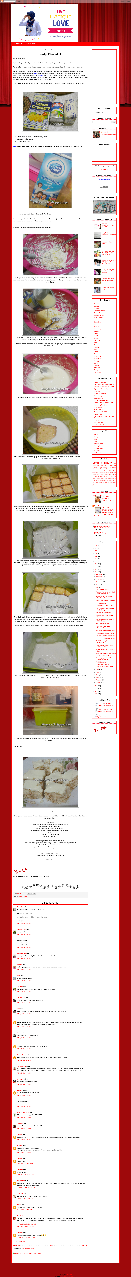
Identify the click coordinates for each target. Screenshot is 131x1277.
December (99, 574)
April (97, 675)
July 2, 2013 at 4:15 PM (24, 980)
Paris (95, 349)
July (97, 587)
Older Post (84, 1245)
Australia (96, 304)
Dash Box (97, 391)
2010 (96, 691)
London (96, 338)
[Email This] (28, 894)
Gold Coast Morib (99, 398)
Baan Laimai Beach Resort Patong (104, 384)
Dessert (20, 896)
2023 (96, 545)
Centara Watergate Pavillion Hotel (104, 386)
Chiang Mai (97, 313)
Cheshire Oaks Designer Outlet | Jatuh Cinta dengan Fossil (109, 261)
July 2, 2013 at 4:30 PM (24, 1014)
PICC (94, 480)
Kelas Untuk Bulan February (102, 534)
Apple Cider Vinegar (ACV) (104, 471)
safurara (19, 964)
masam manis (98, 532)
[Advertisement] (104, 77)
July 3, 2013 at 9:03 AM (24, 1084)
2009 (96, 694)
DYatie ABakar (21, 1055)
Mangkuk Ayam (112, 478)
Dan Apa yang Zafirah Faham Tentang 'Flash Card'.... (104, 658)
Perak (96, 351)
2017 (96, 561)
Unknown (20, 1020)
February (99, 680)
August (98, 584)
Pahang (96, 347)
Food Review (106, 463)
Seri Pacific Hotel (99, 420)
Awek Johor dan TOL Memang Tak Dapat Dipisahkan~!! (108, 252)
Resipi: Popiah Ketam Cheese (104, 605)
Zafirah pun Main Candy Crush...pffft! (103, 627)
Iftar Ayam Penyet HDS (103, 623)
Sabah (96, 363)
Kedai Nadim (103, 476)
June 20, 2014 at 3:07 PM (24, 1210)
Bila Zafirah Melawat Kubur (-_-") (105, 630)
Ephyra (96, 463)
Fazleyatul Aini (21, 1066)
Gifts (95, 439)
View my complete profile (108, 134)
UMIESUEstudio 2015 (69, 1276)
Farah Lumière (98, 506)
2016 (96, 564)
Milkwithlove (96, 469)
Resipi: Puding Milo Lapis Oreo (105, 633)
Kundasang (97, 329)
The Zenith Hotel (99, 422)
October (98, 579)
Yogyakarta (97, 372)
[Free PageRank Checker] (104, 188)
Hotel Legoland (98, 407)
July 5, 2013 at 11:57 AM (24, 1152)
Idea (95, 441)
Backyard (97, 437)
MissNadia (20, 1193)
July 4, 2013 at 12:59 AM (24, 1128)
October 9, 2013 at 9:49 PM (25, 1163)
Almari (96, 434)
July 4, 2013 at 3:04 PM (24, 1139)
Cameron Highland (99, 310)
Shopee (109, 480)
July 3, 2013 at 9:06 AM (24, 1095)
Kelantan (96, 326)
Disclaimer (30, 44)
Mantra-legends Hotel (100, 412)
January (98, 682)
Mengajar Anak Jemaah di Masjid (105, 635)
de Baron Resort (99, 425)
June (97, 669)
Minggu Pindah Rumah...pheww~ (105, 600)
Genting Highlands (99, 315)
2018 (96, 559)
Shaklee (104, 480)
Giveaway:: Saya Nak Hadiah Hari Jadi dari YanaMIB (108, 225)
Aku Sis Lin (98, 495)
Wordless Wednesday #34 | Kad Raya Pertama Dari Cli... (105, 592)
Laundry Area (98, 446)
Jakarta (96, 320)
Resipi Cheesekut (101, 662)
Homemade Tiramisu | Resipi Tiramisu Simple (104, 645)
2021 (96, 551)
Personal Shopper (99, 448)
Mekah (96, 342)
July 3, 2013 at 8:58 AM (24, 1073)
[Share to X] (31, 894)
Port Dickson (98, 356)
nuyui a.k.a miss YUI (23, 1112)
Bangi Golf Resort (105, 465)
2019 (96, 556)
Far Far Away (98, 396)
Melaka (96, 345)
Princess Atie (21, 997)
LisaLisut (20, 986)
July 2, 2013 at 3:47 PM (24, 934)
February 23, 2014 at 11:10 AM (26, 1187)
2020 (96, 553)
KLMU (97, 476)
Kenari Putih (21, 1180)
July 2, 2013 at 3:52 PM (24, 947)
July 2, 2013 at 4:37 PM (24, 1027)
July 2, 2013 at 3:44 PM (24, 923)
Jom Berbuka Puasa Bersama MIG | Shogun (105, 620)
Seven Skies (99, 480)
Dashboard (17, 44)
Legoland (96, 333)
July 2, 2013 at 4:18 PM (24, 1003)
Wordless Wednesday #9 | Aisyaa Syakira (108, 279)
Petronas (102, 469)
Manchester (97, 340)
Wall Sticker (97, 452)
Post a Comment (20, 1241)
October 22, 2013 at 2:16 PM (25, 1174)
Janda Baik (97, 322)
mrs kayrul (20, 1079)
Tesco (114, 482)
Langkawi (97, 331)
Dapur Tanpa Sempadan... (102, 526)
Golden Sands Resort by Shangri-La (104, 402)
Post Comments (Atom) (28, 1248)
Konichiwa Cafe (112, 476)
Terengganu (97, 370)
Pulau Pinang (98, 358)
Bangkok (96, 308)
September (99, 582)
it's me (19, 1204)
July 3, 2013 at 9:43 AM (24, 1106)
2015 (96, 566)
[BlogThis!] (30, 894)
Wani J (19, 975)
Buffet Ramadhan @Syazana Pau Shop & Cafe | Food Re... (106, 654)
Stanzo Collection (102, 482)
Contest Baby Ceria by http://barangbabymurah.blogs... (106, 665)
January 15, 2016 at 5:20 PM (25, 1226)
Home (50, 1245)
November (99, 576)
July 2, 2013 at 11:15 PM (24, 1060)
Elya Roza (20, 1123)
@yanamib (104, 169)
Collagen (95, 467)
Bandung (96, 306)
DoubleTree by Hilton (100, 393)
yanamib (105, 132)
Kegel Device (112, 467)
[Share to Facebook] (33, 894)
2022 (96, 548)
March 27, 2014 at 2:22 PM (25, 1198)
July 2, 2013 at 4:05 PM (24, 958)
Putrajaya (97, 361)
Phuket (96, 354)
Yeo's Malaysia (112, 484)
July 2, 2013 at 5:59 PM (24, 1038)
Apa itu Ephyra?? (101, 603)
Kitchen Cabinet (98, 443)
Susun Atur (97, 450)
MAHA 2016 (104, 478)
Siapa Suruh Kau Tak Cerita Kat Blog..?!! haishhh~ (108, 271)
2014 (96, 569)
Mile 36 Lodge (98, 414)
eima (18, 1008)
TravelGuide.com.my (103, 484)
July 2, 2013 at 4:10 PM (24, 969)
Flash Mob (113, 472)
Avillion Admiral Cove (100, 382)
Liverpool (96, 335)
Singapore (97, 367)
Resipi (25, 896)
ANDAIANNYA (21, 929)
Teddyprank (109, 469)
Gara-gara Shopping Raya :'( (104, 612)
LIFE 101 (69, 1274)
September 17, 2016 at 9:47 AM (26, 1237)
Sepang (96, 365)
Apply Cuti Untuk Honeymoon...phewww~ (109, 233)
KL (95, 324)
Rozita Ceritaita (22, 953)
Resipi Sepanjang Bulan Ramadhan (103, 641)
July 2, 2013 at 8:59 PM (24, 1049)
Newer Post (16, 1245)
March (98, 677)
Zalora (94, 486)
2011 (96, 688)
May (97, 672)
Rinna (19, 1033)
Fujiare (94, 474)
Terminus (110, 482)
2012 (96, 686)
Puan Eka (20, 907)
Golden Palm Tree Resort (101, 400)
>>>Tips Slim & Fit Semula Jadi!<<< (27, 1224)
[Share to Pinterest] (35, 894)
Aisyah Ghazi (21, 1216)
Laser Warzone (96, 478)
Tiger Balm (95, 484)
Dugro (107, 472)
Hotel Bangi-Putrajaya (100, 405)
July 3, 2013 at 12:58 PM (24, 1117)
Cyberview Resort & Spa (101, 389)
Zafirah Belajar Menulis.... (103, 589)
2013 (96, 572)
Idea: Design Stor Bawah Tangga (105, 638)
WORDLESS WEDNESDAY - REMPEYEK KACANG (108, 498)
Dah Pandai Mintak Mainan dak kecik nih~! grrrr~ (105, 609)
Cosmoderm (102, 472)
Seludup (113, 465)
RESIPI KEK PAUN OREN (101, 527)
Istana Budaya (102, 467)
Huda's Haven (98, 317)
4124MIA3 (20, 1145)
